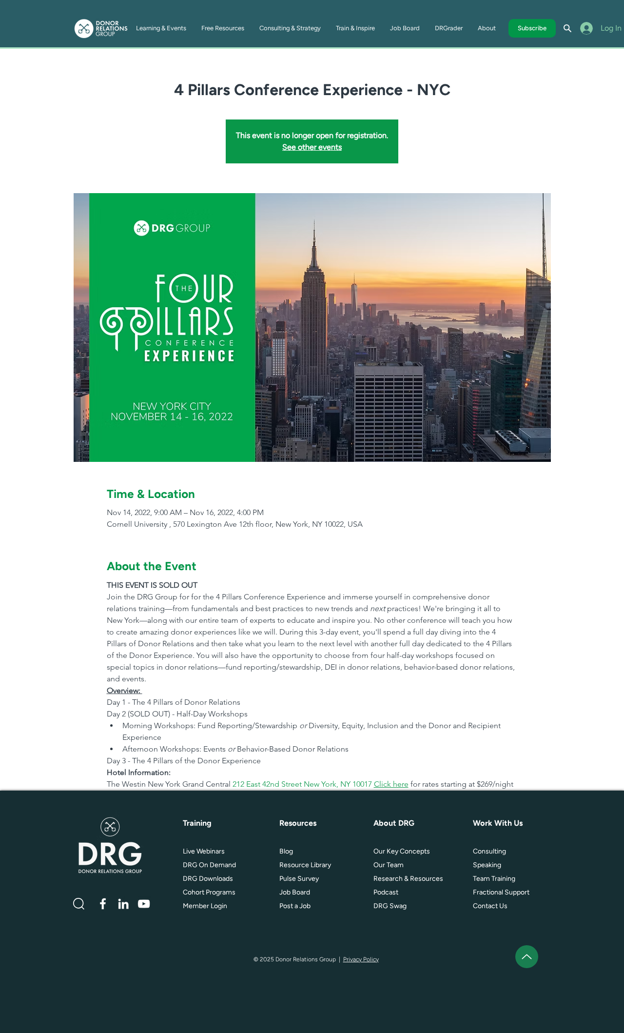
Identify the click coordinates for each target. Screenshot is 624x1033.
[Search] (567, 28)
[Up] (526, 956)
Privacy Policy (361, 959)
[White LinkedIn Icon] (123, 903)
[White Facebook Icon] (103, 903)
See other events (312, 147)
